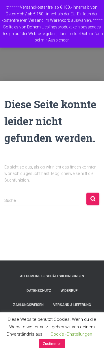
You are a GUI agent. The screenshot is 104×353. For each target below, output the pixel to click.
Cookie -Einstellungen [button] (71, 334)
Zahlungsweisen (28, 305)
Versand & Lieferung (72, 305)
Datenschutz (39, 291)
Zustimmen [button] (52, 343)
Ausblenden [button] (59, 40)
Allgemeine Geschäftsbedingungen (52, 276)
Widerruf (69, 291)
